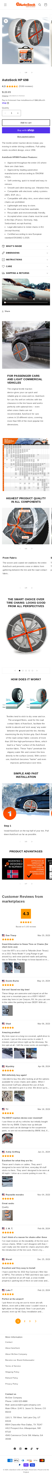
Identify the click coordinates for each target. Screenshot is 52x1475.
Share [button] (7, 311)
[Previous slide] (15, 671)
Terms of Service (13, 1366)
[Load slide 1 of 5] (19, 670)
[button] (5, 5)
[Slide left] (20, 72)
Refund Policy (11, 1378)
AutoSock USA (15, 1470)
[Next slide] (37, 671)
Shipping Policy (12, 1372)
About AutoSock (12, 1348)
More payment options (26, 137)
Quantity (5, 108)
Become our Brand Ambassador (19, 1360)
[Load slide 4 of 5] (29, 670)
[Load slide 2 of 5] (22, 670)
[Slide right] (32, 72)
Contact (8, 1342)
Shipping (5, 95)
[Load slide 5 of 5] (32, 670)
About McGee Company (16, 1354)
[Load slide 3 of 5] (26, 670)
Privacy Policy (11, 1384)
